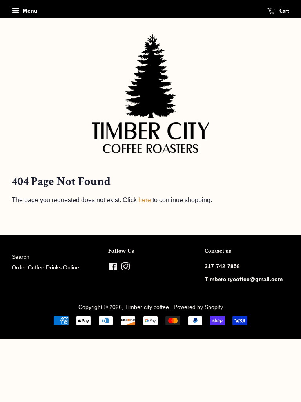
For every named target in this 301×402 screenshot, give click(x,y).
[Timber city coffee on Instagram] (125, 268)
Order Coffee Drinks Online (45, 267)
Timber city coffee (147, 307)
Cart (283, 10)
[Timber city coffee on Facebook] (112, 268)
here (144, 200)
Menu (29, 10)
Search (20, 257)
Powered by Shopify (198, 307)
